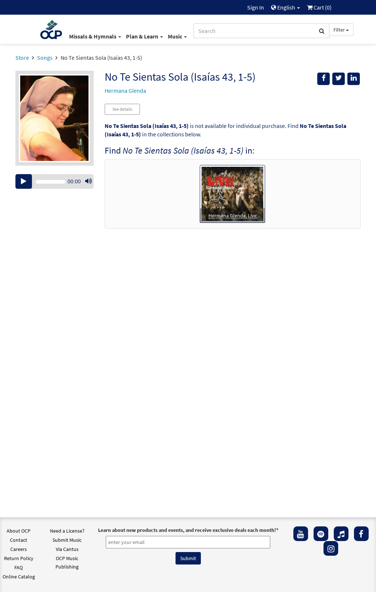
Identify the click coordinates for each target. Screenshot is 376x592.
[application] (54, 181)
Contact (18, 540)
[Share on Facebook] (323, 79)
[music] (341, 533)
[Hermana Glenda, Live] (232, 193)
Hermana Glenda (125, 90)
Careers (18, 549)
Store (22, 57)
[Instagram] (330, 548)
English (286, 7)
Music (175, 36)
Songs (45, 57)
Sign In (255, 7)
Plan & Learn (142, 36)
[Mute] (88, 181)
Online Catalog (19, 576)
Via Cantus (67, 549)
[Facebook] (361, 533)
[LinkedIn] (353, 79)
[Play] (23, 181)
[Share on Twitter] (338, 79)
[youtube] (300, 533)
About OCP (18, 530)
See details (122, 109)
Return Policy (18, 558)
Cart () (322, 7)
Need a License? (67, 530)
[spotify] (321, 533)
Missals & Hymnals (93, 36)
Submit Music (67, 540)
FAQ (18, 567)
